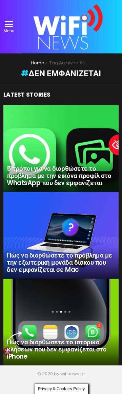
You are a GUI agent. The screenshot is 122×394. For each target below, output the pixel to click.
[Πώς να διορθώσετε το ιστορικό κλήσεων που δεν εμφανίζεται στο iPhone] (61, 322)
